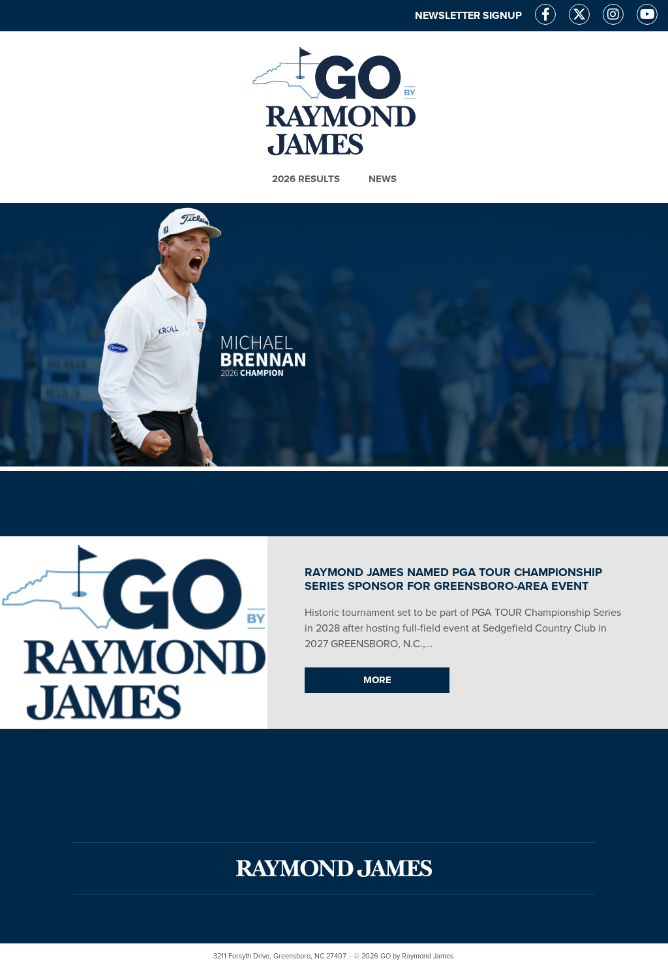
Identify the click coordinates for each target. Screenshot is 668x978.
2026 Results (306, 179)
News (383, 179)
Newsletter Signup (468, 15)
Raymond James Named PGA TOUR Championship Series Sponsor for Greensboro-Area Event (453, 579)
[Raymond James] (334, 868)
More (377, 680)
